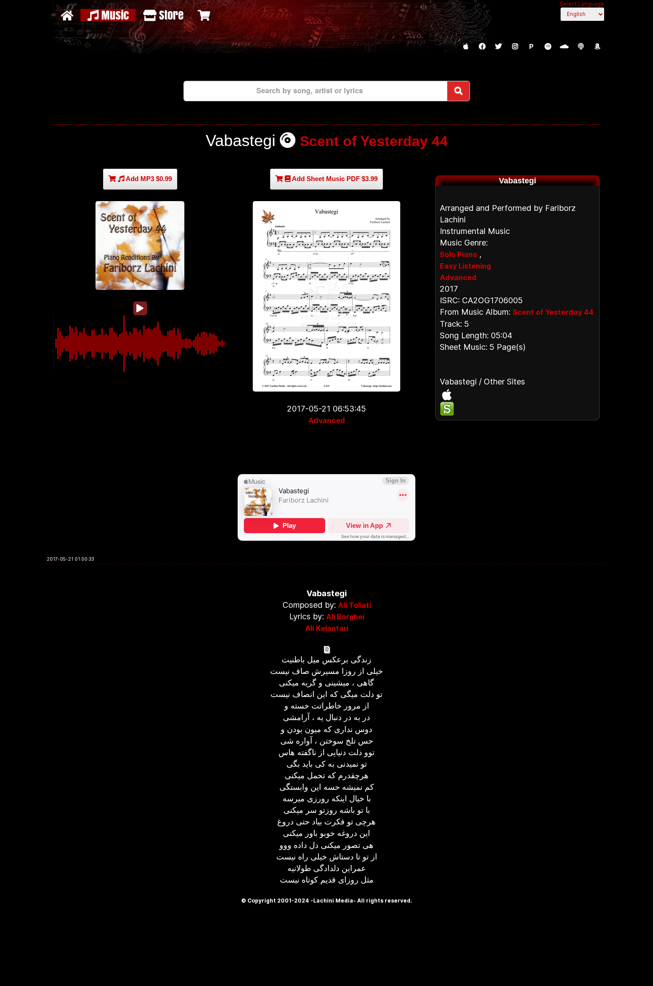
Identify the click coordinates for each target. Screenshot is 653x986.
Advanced (326, 420)
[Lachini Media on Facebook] (482, 46)
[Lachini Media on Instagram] (515, 46)
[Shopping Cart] (205, 15)
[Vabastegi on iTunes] (517, 395)
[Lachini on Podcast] (580, 46)
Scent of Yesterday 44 (374, 141)
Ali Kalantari (326, 628)
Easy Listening (465, 265)
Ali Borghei (345, 616)
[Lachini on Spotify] (547, 46)
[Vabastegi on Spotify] (517, 409)
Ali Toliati (354, 605)
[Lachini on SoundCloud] (564, 46)
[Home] (68, 15)
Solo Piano (458, 254)
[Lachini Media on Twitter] (498, 46)
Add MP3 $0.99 (148, 178)
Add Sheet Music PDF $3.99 (334, 178)
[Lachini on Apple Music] (465, 46)
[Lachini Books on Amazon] (597, 46)
